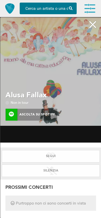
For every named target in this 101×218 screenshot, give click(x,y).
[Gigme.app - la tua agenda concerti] (10, 8)
